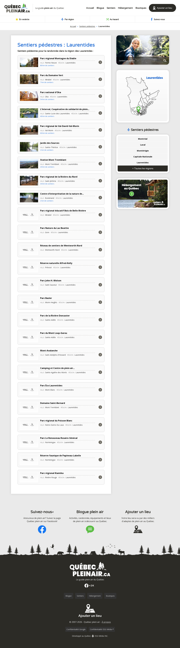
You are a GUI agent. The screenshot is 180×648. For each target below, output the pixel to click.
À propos (106, 622)
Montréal (142, 138)
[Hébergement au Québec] (143, 194)
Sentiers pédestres (87, 26)
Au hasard (114, 19)
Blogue (100, 8)
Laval (142, 144)
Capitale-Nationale (142, 156)
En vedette (24, 19)
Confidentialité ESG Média (101, 629)
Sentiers (111, 8)
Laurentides (143, 162)
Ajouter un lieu (164, 8)
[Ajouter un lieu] (90, 618)
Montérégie (143, 150)
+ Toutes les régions (142, 168)
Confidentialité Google (76, 629)
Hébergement (125, 8)
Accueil (90, 8)
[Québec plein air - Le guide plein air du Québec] (17, 8)
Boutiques (140, 8)
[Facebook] (90, 586)
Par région (69, 19)
